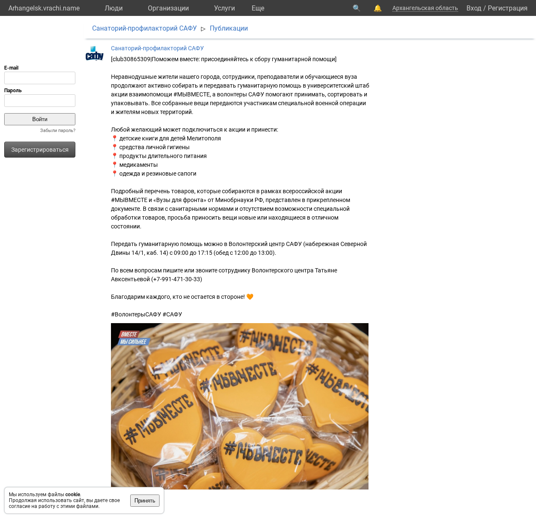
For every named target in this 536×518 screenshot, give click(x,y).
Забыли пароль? (57, 130)
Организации (168, 8)
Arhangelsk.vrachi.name (44, 8)
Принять (144, 500)
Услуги (224, 8)
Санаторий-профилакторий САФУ (144, 28)
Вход (474, 8)
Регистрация (508, 8)
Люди (114, 8)
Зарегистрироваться (40, 149)
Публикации (229, 28)
